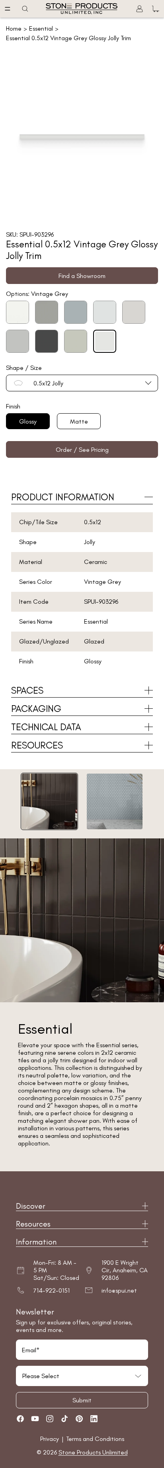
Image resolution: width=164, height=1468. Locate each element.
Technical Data (46, 727)
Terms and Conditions (95, 1439)
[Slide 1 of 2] (49, 801)
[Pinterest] (79, 1418)
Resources (37, 745)
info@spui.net (119, 1290)
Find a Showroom (82, 276)
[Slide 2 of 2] (115, 801)
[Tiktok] (64, 1418)
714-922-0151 (51, 1290)
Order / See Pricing (82, 449)
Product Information (62, 497)
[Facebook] (20, 1418)
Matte (79, 421)
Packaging (36, 708)
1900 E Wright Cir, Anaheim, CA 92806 (125, 1270)
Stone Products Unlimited (93, 1452)
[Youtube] (35, 1418)
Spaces (27, 690)
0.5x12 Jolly (48, 383)
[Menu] (7, 8)
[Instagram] (49, 1418)
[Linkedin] (94, 1418)
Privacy (50, 1439)
